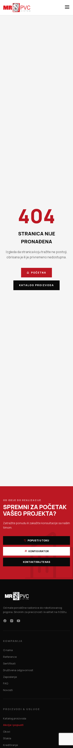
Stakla (7, 738)
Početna (38, 272)
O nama (8, 650)
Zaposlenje (10, 677)
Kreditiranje (10, 745)
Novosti (8, 690)
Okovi (6, 731)
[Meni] (67, 7)
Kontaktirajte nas (36, 562)
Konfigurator (38, 551)
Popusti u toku (38, 540)
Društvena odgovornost (18, 670)
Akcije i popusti (13, 725)
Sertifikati (9, 663)
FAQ (5, 683)
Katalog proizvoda (14, 718)
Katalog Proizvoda (36, 285)
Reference (10, 657)
